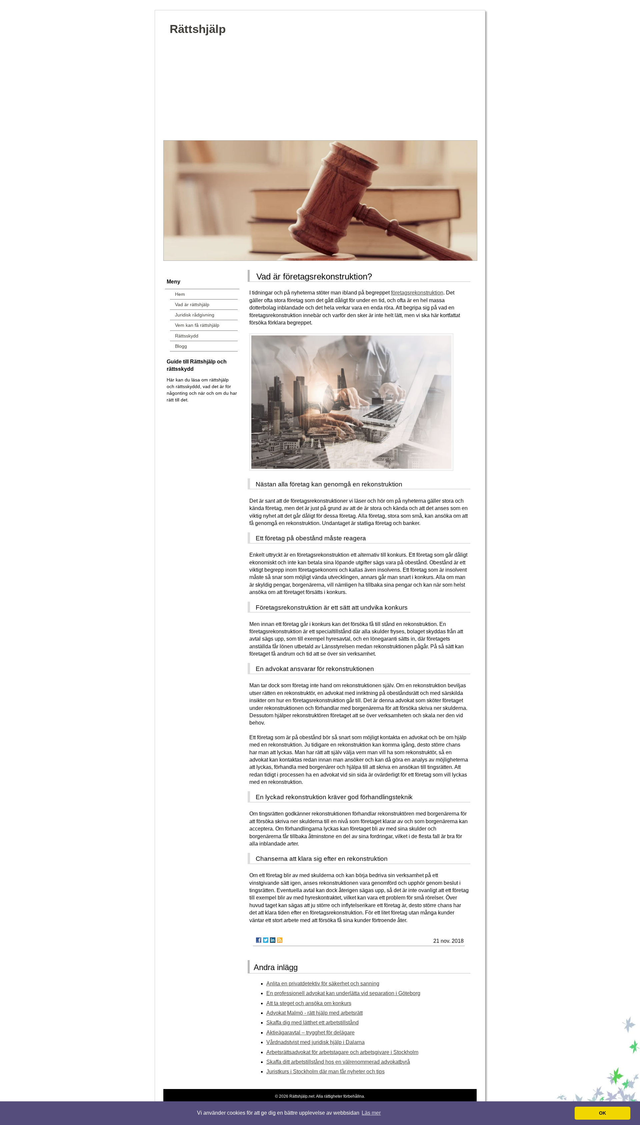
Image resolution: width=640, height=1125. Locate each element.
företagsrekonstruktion (417, 292)
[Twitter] (265, 940)
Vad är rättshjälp (192, 304)
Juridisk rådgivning (194, 314)
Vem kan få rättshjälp (197, 325)
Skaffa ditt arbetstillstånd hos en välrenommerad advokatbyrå (338, 1062)
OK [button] (602, 1113)
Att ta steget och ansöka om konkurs (308, 1003)
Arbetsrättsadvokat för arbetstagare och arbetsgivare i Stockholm (342, 1052)
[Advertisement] (320, 90)
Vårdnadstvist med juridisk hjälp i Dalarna (315, 1042)
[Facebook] (258, 940)
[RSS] (279, 940)
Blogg (181, 346)
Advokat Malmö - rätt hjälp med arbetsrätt (314, 1013)
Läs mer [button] (371, 1113)
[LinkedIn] (272, 940)
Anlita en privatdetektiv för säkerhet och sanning (322, 983)
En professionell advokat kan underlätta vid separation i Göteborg (343, 993)
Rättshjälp (198, 28)
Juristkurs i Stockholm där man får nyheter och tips (325, 1071)
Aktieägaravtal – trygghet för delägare (310, 1032)
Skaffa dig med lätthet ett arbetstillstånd (312, 1022)
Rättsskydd (186, 335)
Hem (180, 294)
